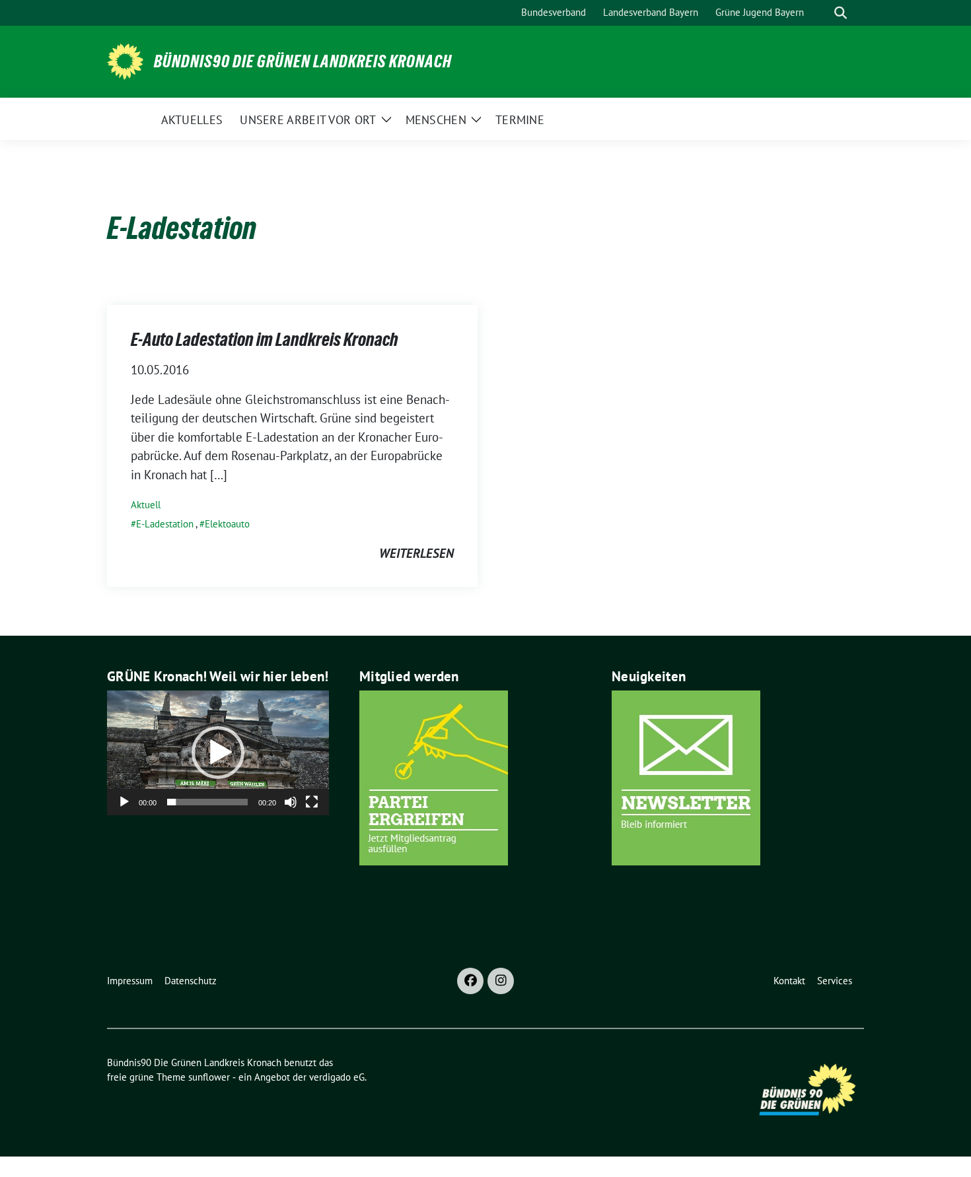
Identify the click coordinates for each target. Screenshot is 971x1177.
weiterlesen (416, 553)
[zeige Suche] (840, 13)
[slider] (207, 802)
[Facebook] (470, 981)
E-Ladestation (165, 524)
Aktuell (146, 504)
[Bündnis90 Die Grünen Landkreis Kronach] (125, 60)
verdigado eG (337, 1077)
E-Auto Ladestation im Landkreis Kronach (264, 339)
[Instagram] (500, 981)
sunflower (209, 1077)
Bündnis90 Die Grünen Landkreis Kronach (303, 61)
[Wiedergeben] (124, 802)
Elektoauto (227, 524)
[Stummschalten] (290, 802)
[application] (218, 752)
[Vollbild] (311, 802)
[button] (218, 752)
